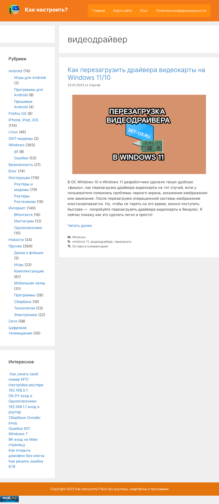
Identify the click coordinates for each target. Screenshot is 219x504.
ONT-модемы (21, 138)
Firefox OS (18, 113)
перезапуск (123, 241)
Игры (19, 265)
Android (15, 71)
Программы (24, 295)
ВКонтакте (23, 215)
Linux (13, 132)
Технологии (24, 308)
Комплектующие (29, 271)
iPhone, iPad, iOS (23, 120)
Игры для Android (30, 77)
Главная (98, 11)
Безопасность (21, 165)
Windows (79, 237)
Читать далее (80, 225)
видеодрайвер (102, 241)
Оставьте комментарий (90, 246)
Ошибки (21, 158)
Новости (16, 240)
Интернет (17, 208)
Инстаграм (24, 221)
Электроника (25, 315)
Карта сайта (122, 11)
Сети (13, 321)
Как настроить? (46, 9)
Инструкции (19, 178)
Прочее (15, 246)
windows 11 (80, 241)
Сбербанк (22, 302)
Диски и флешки (28, 253)
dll (16, 151)
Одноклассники (28, 228)
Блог (144, 11)
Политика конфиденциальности (181, 11)
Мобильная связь (29, 283)
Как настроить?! (87, 489)
